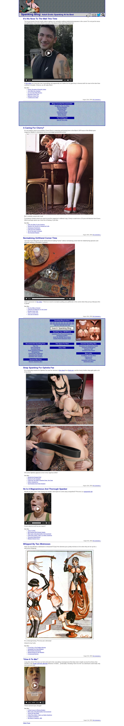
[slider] (47, 80)
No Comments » (97, 99)
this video (28, 83)
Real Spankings (35, 347)
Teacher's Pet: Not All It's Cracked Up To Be (38, 226)
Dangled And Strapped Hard (34, 477)
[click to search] (103, 16)
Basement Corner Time (33, 94)
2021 (65, 322)
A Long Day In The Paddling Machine (37, 647)
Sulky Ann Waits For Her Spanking (36, 224)
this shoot (62, 370)
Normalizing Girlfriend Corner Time (40, 238)
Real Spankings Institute (35, 350)
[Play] (26, 80)
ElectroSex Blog (88, 361)
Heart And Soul (62, 113)
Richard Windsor (62, 107)
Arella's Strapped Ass (33, 482)
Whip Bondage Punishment (34, 650)
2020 (67, 322)
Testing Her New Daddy (33, 713)
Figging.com (88, 357)
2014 (59, 324)
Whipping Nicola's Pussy (34, 538)
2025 (54, 322)
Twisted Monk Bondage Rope (62, 338)
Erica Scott (62, 110)
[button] (48, 53)
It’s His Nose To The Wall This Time (40, 19)
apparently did (88, 491)
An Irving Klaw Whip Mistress (35, 92)
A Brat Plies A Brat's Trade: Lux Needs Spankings (40, 535)
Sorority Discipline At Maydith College (37, 89)
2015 (57, 324)
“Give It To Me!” (30, 659)
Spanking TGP (88, 349)
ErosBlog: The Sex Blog (62, 106)
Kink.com (71, 370)
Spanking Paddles (62, 335)
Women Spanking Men (35, 361)
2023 (59, 322)
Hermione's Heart (62, 112)
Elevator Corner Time (33, 311)
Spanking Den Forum (88, 350)
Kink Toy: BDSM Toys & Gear (62, 337)
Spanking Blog (30, 14)
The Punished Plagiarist (33, 232)
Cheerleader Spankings (35, 353)
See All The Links (62, 120)
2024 (56, 322)
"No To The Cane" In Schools (35, 231)
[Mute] (68, 80)
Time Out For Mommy (33, 314)
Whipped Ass (35, 352)
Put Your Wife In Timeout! (34, 308)
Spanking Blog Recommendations (62, 334)
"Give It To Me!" (32, 530)
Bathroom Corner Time (33, 96)
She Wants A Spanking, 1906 (35, 718)
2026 (51, 322)
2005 (63, 325)
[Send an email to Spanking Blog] (94, 16)
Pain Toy (35, 346)
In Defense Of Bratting (33, 716)
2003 (69, 325)
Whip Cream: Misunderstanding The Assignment (39, 533)
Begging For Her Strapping (34, 478)
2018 (73, 322)
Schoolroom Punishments (34, 228)
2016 (54, 324)
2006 (60, 325)
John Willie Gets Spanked (34, 91)
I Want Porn (88, 358)
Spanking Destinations (88, 347)
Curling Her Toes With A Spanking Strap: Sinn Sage (40, 480)
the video (39, 302)
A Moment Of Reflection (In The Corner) (37, 309)
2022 (62, 322)
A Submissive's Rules (33, 97)
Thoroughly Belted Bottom (34, 537)
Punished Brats (35, 349)
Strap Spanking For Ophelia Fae (38, 368)
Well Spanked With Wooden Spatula (36, 532)
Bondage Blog (62, 109)
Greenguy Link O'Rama (88, 360)
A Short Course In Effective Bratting (36, 710)
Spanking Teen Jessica (36, 356)
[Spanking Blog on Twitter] (99, 16)
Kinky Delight (62, 115)
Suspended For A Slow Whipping (36, 649)
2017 (51, 324)
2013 (62, 324)
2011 (67, 324)
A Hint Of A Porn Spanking (34, 229)
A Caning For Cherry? (33, 128)
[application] (48, 53)
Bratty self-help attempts (40, 663)
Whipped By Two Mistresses (36, 544)
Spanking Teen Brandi (35, 355)
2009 (73, 324)
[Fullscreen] (71, 80)
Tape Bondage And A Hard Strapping (36, 483)
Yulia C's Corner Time (33, 312)
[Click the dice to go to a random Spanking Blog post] (89, 17)
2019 (70, 322)
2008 (55, 325)
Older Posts (26, 723)
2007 (58, 325)
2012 (65, 324)
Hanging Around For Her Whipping (36, 652)
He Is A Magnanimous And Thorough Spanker (45, 489)
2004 (66, 325)
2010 (70, 324)
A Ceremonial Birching (33, 654)
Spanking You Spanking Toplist (88, 346)
